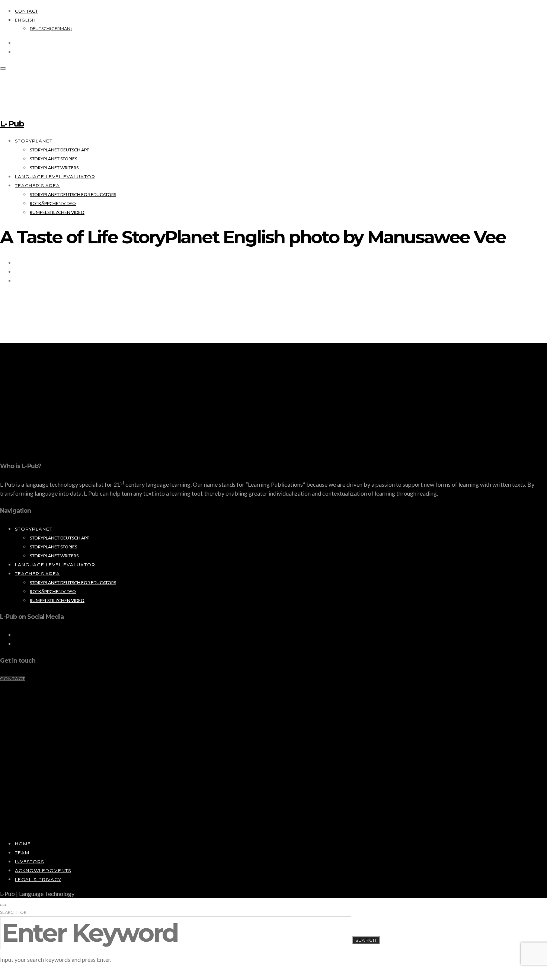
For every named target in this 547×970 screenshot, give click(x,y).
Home (23, 843)
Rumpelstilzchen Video (57, 212)
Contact (26, 11)
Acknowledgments (43, 870)
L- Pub (12, 124)
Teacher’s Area (37, 185)
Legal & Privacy (38, 879)
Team (22, 852)
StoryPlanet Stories (53, 158)
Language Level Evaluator (55, 176)
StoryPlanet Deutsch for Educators (73, 194)
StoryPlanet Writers (54, 167)
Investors (29, 861)
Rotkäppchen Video (53, 203)
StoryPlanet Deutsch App (59, 150)
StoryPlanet (33, 141)
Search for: (14, 912)
